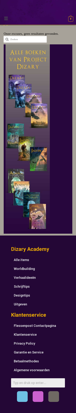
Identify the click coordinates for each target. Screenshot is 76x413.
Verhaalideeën (25, 278)
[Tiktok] (53, 396)
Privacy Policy (24, 343)
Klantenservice (25, 334)
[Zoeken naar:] (25, 39)
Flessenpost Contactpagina (35, 326)
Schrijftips (22, 286)
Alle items (21, 260)
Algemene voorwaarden (32, 370)
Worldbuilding (24, 269)
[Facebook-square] (22, 396)
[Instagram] (38, 396)
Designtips (22, 295)
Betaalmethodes (26, 361)
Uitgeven (20, 304)
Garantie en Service (29, 352)
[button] (6, 18)
